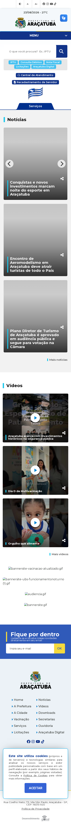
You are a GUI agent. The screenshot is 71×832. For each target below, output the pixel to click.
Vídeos (43, 706)
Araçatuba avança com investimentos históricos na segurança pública (35, 437)
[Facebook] (44, 4)
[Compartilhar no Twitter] (62, 242)
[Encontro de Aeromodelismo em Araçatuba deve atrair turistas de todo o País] (35, 243)
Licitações (22, 66)
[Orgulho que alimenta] (35, 522)
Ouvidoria (45, 726)
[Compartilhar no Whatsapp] (62, 172)
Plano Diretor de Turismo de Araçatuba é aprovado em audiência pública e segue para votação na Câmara (34, 339)
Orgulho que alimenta (23, 543)
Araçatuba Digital (43, 66)
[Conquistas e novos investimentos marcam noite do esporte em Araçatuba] (35, 166)
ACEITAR (35, 788)
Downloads (46, 713)
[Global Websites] (35, 817)
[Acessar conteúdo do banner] (35, 594)
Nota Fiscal (53, 62)
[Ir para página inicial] (35, 23)
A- (28, 4)
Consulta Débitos (31, 62)
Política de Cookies (35, 775)
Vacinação (21, 719)
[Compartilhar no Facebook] (62, 236)
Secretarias (46, 719)
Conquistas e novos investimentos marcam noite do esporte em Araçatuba (32, 188)
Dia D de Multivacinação (25, 491)
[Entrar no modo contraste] (20, 4)
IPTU (13, 62)
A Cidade (20, 713)
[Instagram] (47, 4)
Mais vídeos (60, 554)
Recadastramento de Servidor (37, 82)
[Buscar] (61, 51)
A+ (36, 4)
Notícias (44, 700)
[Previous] (9, 164)
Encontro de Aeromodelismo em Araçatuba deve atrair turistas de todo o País (32, 264)
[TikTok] (55, 4)
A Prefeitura (22, 706)
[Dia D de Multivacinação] (35, 470)
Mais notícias (58, 359)
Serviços (20, 726)
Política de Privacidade (35, 809)
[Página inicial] (35, 680)
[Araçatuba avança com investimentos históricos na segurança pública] (35, 418)
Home (18, 700)
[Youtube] (51, 4)
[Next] (62, 164)
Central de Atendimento (37, 75)
